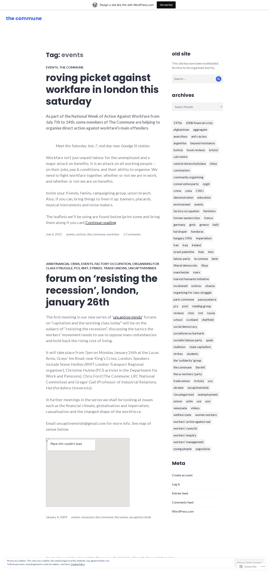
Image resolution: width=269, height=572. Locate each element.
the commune (24, 18)
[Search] (218, 78)
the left (200, 367)
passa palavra (207, 299)
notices (81, 234)
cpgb (206, 184)
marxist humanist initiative (191, 279)
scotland (192, 319)
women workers (206, 415)
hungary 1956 (182, 238)
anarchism (180, 136)
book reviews (196, 150)
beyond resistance (202, 143)
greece (204, 224)
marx (196, 272)
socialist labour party (187, 340)
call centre (180, 156)
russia (211, 313)
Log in (176, 484)
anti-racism (199, 136)
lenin (215, 258)
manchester (181, 272)
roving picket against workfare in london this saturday (102, 89)
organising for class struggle (192, 292)
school (177, 319)
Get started (166, 4)
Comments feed (182, 502)
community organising (188, 177)
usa (199, 401)
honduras (197, 231)
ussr (208, 401)
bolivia (178, 150)
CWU (199, 191)
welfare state (182, 415)
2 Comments (132, 234)
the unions (121, 517)
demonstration (183, 197)
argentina (179, 143)
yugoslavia (203, 449)
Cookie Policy (78, 564)
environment (181, 204)
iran (176, 245)
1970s (177, 123)
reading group (201, 306)
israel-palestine (183, 252)
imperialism (204, 238)
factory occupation (113, 264)
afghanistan (181, 129)
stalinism (179, 347)
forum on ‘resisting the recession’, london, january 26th (102, 290)
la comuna (201, 258)
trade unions (115, 268)
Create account (182, 475)
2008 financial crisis (63, 264)
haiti (216, 224)
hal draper (180, 231)
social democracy (185, 326)
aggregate (200, 129)
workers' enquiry (184, 435)
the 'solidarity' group (187, 360)
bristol (213, 150)
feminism (209, 211)
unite (189, 401)
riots (191, 313)
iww (210, 252)
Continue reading (100, 222)
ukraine (178, 387)
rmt (84, 268)
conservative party (186, 184)
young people (182, 449)
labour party (181, 258)
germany (179, 224)
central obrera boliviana (189, 163)
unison (177, 401)
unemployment (208, 394)
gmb (192, 224)
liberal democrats (185, 265)
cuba (188, 191)
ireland (196, 245)
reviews (178, 313)
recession (87, 517)
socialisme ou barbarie (188, 333)
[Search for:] (197, 79)
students (192, 353)
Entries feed (180, 493)
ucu (210, 381)
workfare (113, 234)
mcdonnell (180, 286)
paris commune (183, 299)
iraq (185, 245)
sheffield (208, 319)
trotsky (199, 381)
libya (204, 265)
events (52, 67)
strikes (96, 268)
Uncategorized (183, 394)
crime (177, 191)
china (213, 163)
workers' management (188, 442)
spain (209, 340)
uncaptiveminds (142, 268)
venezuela (180, 408)
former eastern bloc (186, 218)
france (208, 218)
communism (181, 170)
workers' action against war (192, 421)
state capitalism (200, 347)
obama (210, 286)
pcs (77, 268)
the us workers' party (187, 374)
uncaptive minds (127, 317)
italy (201, 252)
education (204, 197)
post (185, 306)
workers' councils (185, 428)
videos (195, 408)
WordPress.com (183, 511)
